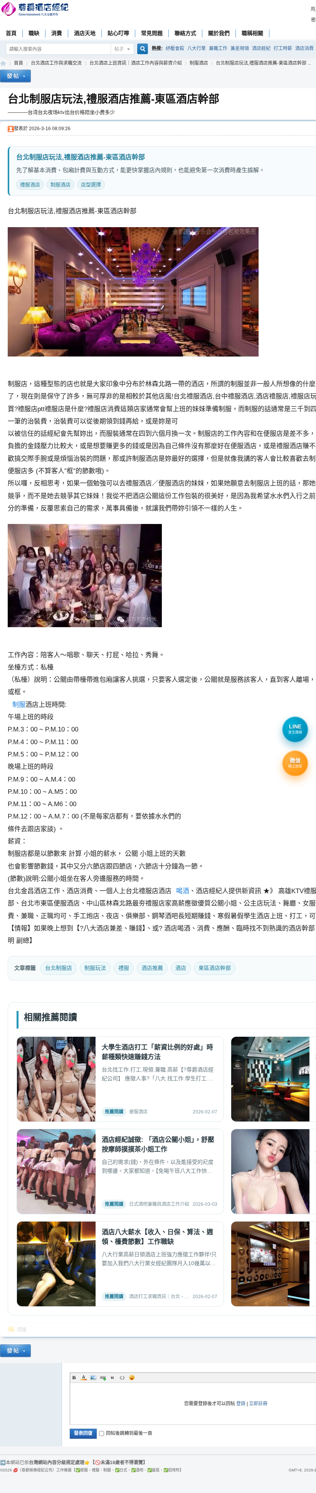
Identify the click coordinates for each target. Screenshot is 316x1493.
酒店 (180, 968)
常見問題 (152, 33)
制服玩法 (95, 968)
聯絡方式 (185, 33)
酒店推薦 (152, 968)
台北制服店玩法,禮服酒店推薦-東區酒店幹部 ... (263, 63)
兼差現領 (239, 48)
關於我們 (219, 33)
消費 (56, 33)
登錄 (240, 1403)
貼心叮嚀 (118, 33)
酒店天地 (85, 33)
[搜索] (141, 49)
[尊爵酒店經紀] (35, 10)
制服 (18, 704)
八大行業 (196, 48)
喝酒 (182, 891)
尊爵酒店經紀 (3, 63)
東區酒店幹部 (214, 968)
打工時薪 (283, 48)
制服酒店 (199, 63)
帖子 (119, 49)
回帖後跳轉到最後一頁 (129, 1433)
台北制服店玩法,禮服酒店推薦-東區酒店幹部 (113, 99)
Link (103, 1377)
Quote (112, 1377)
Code (122, 1377)
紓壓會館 (175, 48)
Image (93, 1377)
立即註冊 (258, 1403)
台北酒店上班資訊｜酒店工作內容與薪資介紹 (135, 63)
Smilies (132, 1377)
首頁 (11, 33)
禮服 (123, 968)
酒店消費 (304, 48)
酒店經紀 (261, 48)
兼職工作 (218, 48)
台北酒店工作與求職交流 (56, 63)
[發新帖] (15, 77)
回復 (22, 1329)
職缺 (34, 33)
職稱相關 (252, 33)
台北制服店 (58, 968)
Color (83, 1377)
